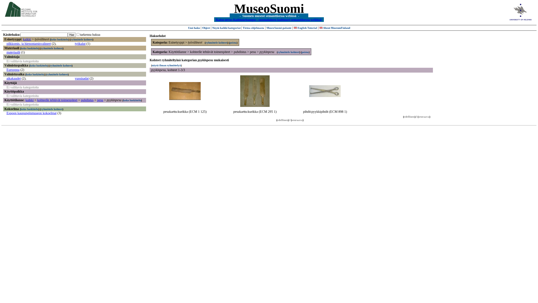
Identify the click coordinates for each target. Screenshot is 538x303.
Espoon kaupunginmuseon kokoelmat (32, 113)
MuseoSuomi (269, 9)
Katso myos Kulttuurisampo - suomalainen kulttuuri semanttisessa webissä (269, 19)
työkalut (80, 43)
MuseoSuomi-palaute (278, 27)
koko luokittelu (60, 39)
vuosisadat (82, 78)
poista (233, 42)
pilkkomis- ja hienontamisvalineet (29, 43)
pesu (100, 100)
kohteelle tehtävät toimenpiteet (57, 100)
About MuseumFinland (336, 27)
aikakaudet (14, 78)
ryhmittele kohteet (81, 39)
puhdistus (87, 100)
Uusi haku (194, 27)
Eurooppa (13, 70)
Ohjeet (206, 27)
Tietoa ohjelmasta (253, 27)
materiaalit (13, 52)
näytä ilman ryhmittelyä (166, 65)
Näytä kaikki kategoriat (226, 27)
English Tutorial (307, 27)
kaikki (27, 39)
